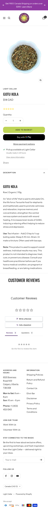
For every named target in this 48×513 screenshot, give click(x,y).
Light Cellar (10, 89)
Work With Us (9, 424)
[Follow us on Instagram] (12, 476)
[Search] (9, 18)
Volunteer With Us (11, 429)
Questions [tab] (25, 333)
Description (9, 173)
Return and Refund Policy (36, 381)
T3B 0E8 (7, 387)
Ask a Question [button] (25, 325)
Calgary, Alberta (11, 384)
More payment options (24, 144)
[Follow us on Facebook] (6, 476)
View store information (15, 157)
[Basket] (43, 18)
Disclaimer (32, 398)
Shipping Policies (35, 374)
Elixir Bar (31, 393)
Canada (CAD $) (11, 486)
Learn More (27, 7)
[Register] (41, 460)
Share (6, 162)
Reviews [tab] (9, 333)
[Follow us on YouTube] (17, 476)
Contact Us (32, 388)
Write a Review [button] (25, 319)
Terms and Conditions (32, 410)
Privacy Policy (33, 403)
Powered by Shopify (24, 494)
